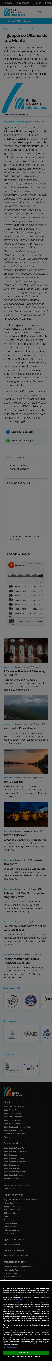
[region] (26, 1320)
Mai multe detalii (18, 1299)
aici (16, 1313)
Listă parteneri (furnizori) (10, 1347)
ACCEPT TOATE (26, 1353)
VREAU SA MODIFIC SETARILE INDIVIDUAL (26, 1357)
